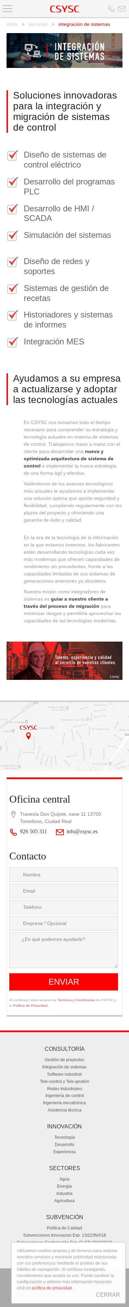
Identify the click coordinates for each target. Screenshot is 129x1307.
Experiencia (64, 1151)
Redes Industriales (64, 1088)
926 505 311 (33, 831)
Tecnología (64, 1137)
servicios (38, 24)
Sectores (64, 1168)
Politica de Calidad (64, 1228)
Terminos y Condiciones (76, 1000)
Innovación (64, 1126)
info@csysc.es (82, 831)
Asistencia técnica (65, 1110)
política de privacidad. (52, 1288)
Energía (64, 1186)
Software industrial (64, 1074)
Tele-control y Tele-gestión (64, 1081)
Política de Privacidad (30, 1005)
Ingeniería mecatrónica (64, 1102)
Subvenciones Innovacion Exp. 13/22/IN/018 (64, 1235)
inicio (12, 24)
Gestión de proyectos (64, 1059)
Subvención (64, 1217)
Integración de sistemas (64, 1067)
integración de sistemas (84, 24)
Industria (64, 1193)
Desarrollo (64, 1144)
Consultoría (65, 1049)
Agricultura (64, 1200)
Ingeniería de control (64, 1095)
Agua (64, 1179)
